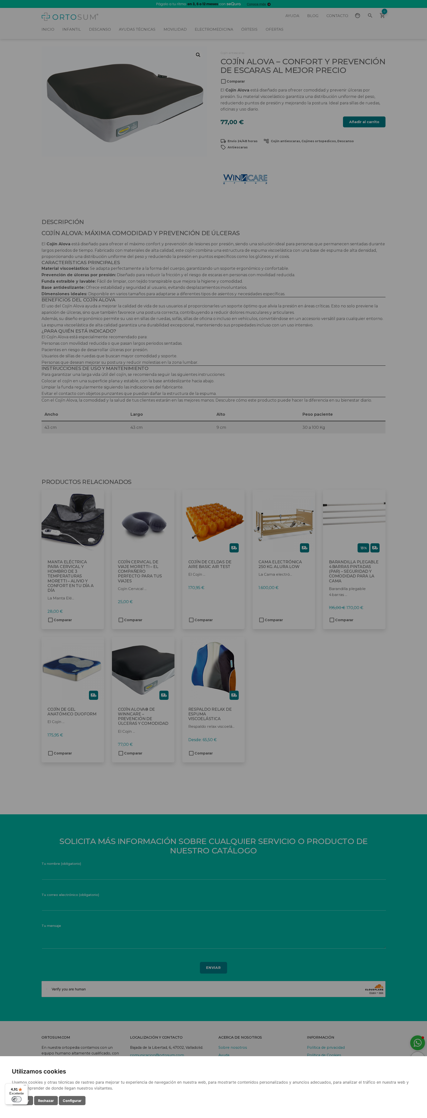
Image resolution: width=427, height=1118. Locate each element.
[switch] (16, 1099)
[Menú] (25, 1086)
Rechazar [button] (46, 1100)
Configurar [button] (72, 1100)
